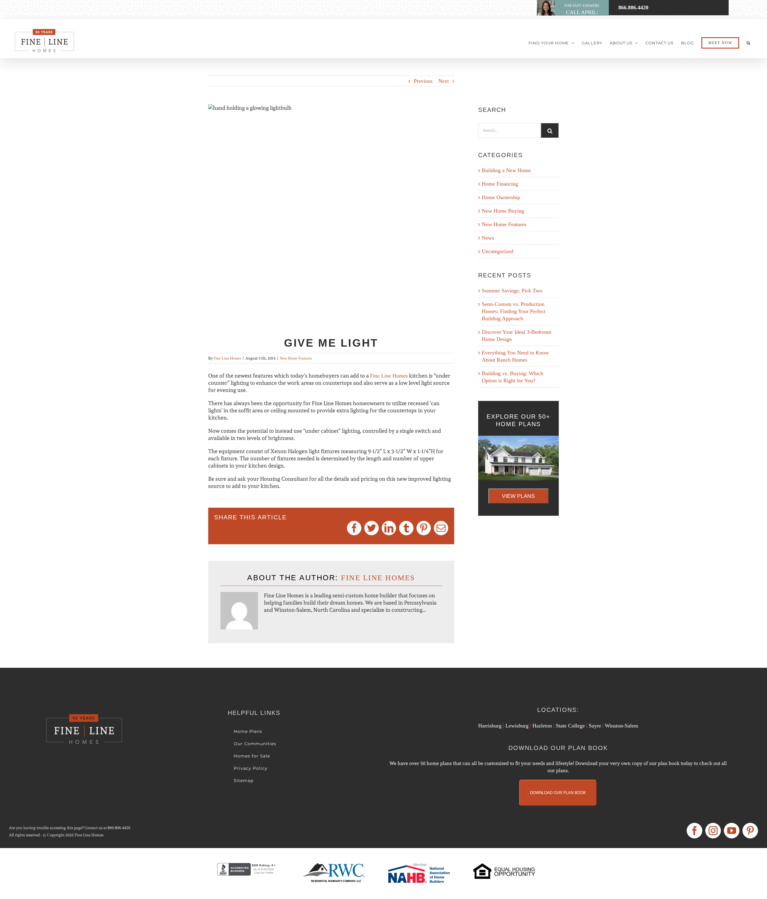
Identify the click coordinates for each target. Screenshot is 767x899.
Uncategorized (497, 251)
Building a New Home (506, 170)
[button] (749, 43)
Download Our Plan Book (558, 792)
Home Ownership (501, 197)
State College (570, 726)
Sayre (595, 726)
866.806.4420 (119, 828)
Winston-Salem (621, 726)
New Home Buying (503, 211)
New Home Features (296, 358)
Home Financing (500, 184)
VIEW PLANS (518, 496)
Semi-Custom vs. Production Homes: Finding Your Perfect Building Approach (513, 311)
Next (443, 81)
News (488, 238)
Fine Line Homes (227, 358)
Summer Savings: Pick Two (512, 291)
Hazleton (542, 726)
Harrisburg (490, 726)
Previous (423, 81)
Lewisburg (517, 726)
